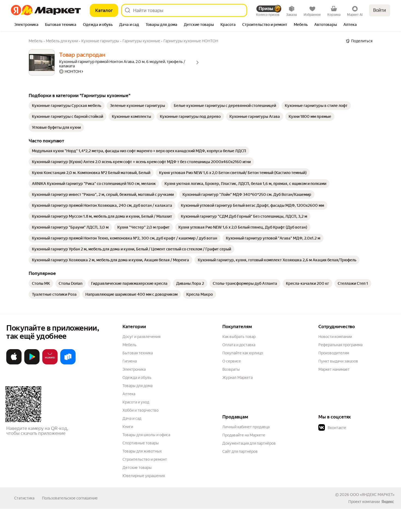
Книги (127, 426)
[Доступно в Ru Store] (68, 363)
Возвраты (231, 369)
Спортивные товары (140, 443)
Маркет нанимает (334, 369)
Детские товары (137, 467)
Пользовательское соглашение (70, 498)
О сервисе (231, 361)
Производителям (333, 353)
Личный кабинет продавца (246, 427)
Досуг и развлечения (141, 336)
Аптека (128, 394)
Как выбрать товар (239, 336)
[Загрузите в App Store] (14, 363)
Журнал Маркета (237, 377)
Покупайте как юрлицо (242, 353)
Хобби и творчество (140, 410)
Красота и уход (135, 402)
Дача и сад (131, 418)
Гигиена (129, 361)
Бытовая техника (137, 353)
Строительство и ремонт (144, 459)
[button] (356, 427)
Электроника (134, 369)
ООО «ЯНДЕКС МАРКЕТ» (372, 494)
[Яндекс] (387, 501)
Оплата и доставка (238, 345)
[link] (66, 105)
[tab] (26, 25)
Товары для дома (137, 386)
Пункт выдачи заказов (338, 361)
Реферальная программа (340, 345)
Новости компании (335, 336)
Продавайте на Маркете (243, 435)
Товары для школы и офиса (146, 435)
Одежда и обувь (136, 377)
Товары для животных (142, 451)
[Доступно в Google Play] (32, 363)
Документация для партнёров (249, 443)
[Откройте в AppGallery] (50, 363)
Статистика (24, 498)
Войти (379, 10)
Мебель (129, 345)
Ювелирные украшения (143, 476)
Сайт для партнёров (240, 451)
